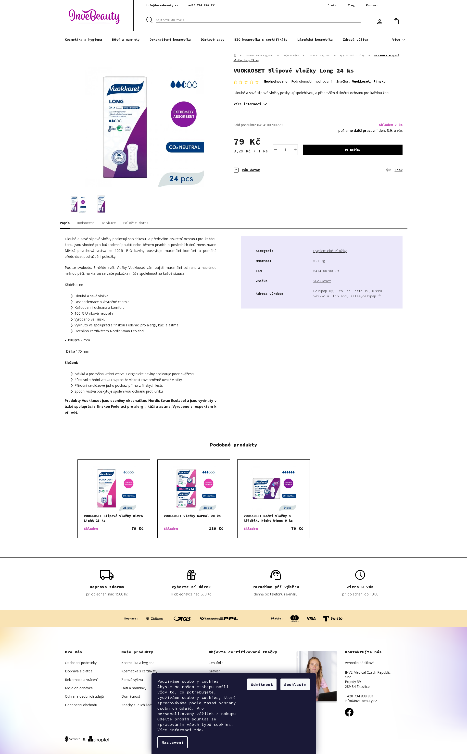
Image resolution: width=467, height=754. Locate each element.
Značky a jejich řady (137, 705)
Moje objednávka (79, 688)
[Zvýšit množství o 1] (295, 150)
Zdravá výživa (132, 679)
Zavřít (262, 166)
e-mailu (292, 594)
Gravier (214, 671)
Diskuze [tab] (109, 223)
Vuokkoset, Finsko (368, 81)
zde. (199, 729)
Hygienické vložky (330, 250)
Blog (351, 5)
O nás (332, 5)
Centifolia (216, 662)
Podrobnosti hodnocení (311, 81)
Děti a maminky (133, 688)
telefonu (276, 594)
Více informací (247, 104)
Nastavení (173, 742)
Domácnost (130, 696)
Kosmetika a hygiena (137, 662)
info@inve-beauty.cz (162, 5)
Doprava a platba (78, 671)
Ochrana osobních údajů (84, 696)
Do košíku (352, 149)
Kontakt (372, 5)
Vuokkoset (322, 281)
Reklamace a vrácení (81, 679)
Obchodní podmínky (81, 662)
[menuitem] (83, 39)
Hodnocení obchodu (81, 705)
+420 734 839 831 (202, 5)
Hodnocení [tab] (86, 223)
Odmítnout (262, 684)
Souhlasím (295, 684)
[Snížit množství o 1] (275, 150)
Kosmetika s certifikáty (139, 671)
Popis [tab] (65, 223)
